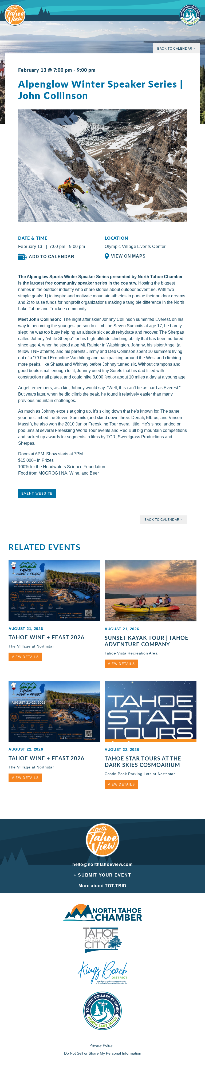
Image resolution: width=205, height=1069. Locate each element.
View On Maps (128, 256)
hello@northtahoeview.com (102, 864)
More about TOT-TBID (102, 885)
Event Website (37, 493)
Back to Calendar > (176, 48)
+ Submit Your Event (102, 875)
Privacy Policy (101, 1045)
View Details (25, 657)
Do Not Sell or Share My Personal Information (102, 1053)
